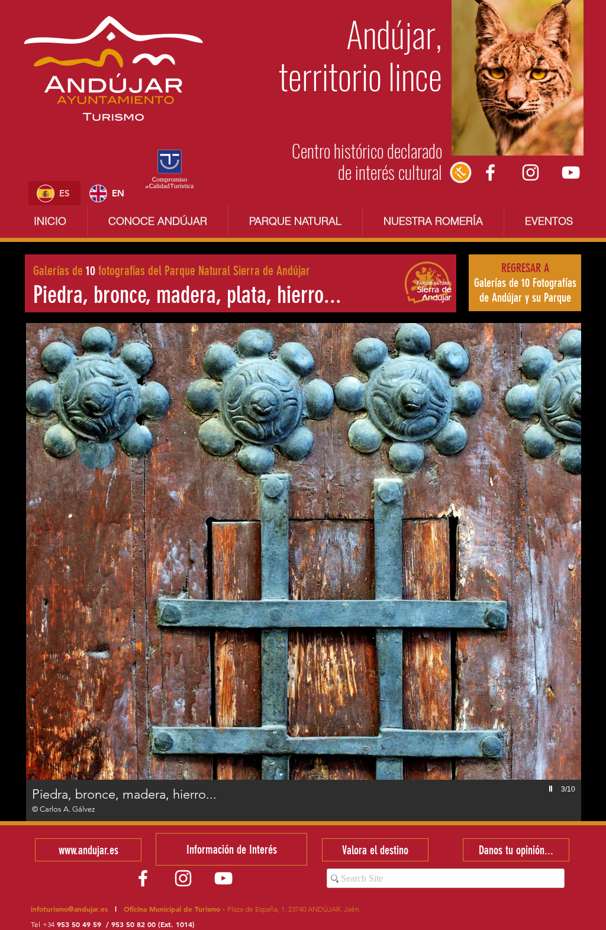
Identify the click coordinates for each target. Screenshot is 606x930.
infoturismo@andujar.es (69, 908)
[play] (552, 789)
